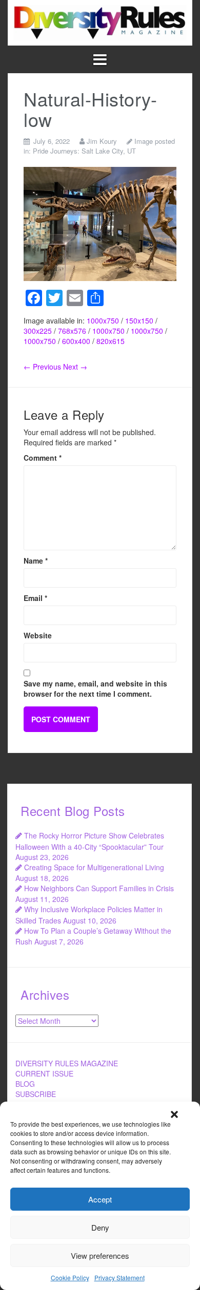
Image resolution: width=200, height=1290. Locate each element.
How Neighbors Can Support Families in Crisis (99, 888)
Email (35, 598)
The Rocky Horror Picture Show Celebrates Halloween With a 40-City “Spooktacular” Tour (89, 840)
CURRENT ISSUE (44, 1073)
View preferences (100, 1255)
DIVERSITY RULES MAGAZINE (66, 1063)
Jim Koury (102, 141)
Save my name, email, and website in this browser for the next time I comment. (95, 688)
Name (36, 560)
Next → (75, 366)
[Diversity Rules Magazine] (100, 21)
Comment (43, 458)
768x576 (72, 331)
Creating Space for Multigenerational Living (94, 867)
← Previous (42, 366)
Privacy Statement (119, 1277)
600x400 (76, 341)
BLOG (25, 1084)
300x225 (38, 331)
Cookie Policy (70, 1277)
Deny (100, 1227)
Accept (100, 1199)
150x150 (139, 320)
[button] (174, 1114)
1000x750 (103, 320)
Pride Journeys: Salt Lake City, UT (84, 151)
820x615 (110, 341)
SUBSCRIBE (35, 1094)
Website (38, 635)
